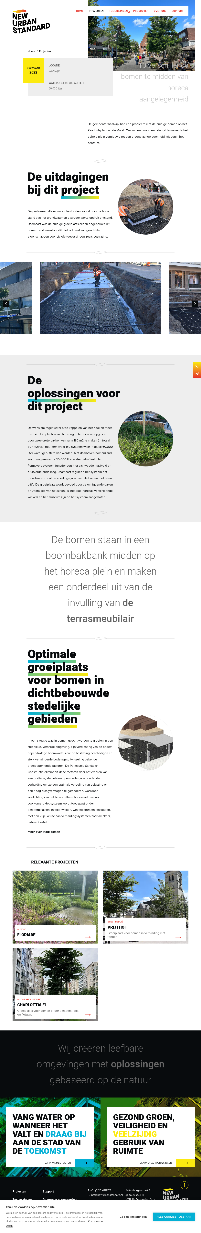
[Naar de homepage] (31, 22)
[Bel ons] (197, 366)
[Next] (195, 303)
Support (177, 11)
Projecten (96, 11)
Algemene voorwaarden (60, 1199)
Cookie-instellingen (133, 1216)
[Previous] (6, 303)
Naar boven (184, 1185)
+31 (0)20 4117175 (100, 1190)
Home (80, 11)
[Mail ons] (197, 373)
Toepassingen (118, 11)
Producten (141, 11)
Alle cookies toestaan (174, 1216)
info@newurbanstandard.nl (107, 1195)
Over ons (160, 11)
